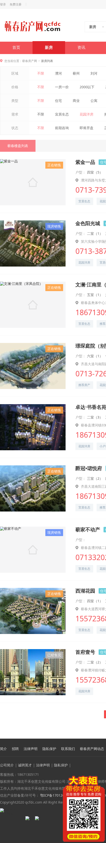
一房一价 (62, 87)
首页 (16, 47)
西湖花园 (85, 591)
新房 (49, 47)
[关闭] (102, 779)
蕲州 (76, 73)
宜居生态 (62, 114)
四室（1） (95, 601)
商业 (76, 100)
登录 (3, 4)
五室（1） (95, 294)
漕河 (58, 73)
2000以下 (87, 87)
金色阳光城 (87, 223)
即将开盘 (86, 127)
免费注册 (15, 4)
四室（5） (95, 172)
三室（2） (95, 478)
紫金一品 (85, 162)
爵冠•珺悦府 (88, 468)
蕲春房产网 (29, 61)
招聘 (15, 749)
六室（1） (95, 356)
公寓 (93, 100)
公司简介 (7, 765)
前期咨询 (62, 127)
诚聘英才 (25, 765)
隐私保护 (49, 749)
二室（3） (95, 417)
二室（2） (95, 662)
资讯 (81, 47)
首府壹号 (85, 652)
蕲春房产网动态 (92, 749)
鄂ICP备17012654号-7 (57, 795)
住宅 (58, 100)
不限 (40, 73)
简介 (3, 749)
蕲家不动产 (87, 529)
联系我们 (68, 749)
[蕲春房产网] (32, 26)
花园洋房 (86, 114)
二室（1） (95, 233)
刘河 (93, 73)
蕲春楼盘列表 (17, 145)
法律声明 (30, 749)
